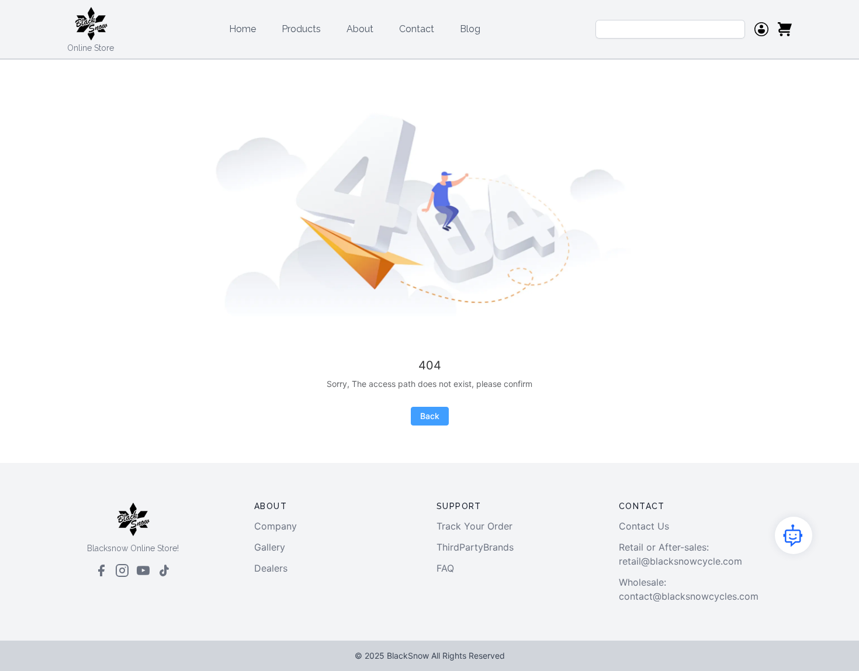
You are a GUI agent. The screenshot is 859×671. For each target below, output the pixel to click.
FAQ (445, 568)
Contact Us (644, 526)
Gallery (269, 547)
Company (275, 526)
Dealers (271, 568)
